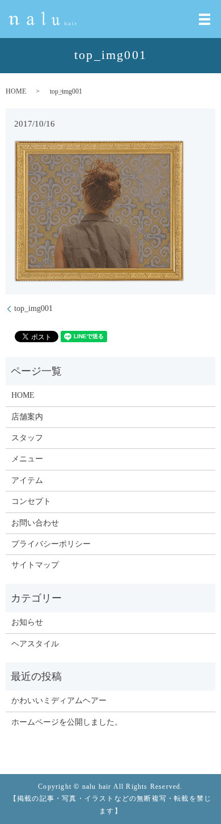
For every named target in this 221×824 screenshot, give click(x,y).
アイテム (27, 480)
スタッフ (27, 438)
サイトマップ (35, 565)
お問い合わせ (35, 523)
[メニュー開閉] (204, 19)
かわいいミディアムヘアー (59, 700)
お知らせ (27, 622)
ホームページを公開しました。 (66, 722)
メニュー (27, 459)
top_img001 (33, 308)
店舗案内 (27, 417)
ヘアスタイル (35, 644)
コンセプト (31, 501)
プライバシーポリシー (51, 544)
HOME (16, 91)
